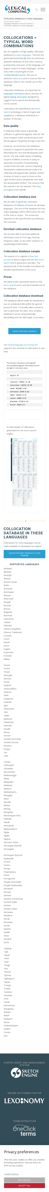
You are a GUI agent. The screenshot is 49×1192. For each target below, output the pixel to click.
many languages (23, 55)
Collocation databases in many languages (23, 18)
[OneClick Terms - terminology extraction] (24, 1130)
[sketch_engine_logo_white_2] (24, 1073)
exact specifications (13, 285)
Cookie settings (11, 1174)
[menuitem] (35, 9)
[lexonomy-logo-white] (24, 1100)
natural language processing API (23, 344)
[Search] (35, 9)
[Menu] (41, 9)
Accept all (24, 1185)
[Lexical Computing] (20, 9)
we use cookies (16, 1165)
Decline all (24, 1180)
